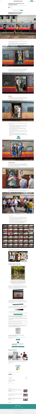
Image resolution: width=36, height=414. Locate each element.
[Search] (28, 1)
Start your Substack (16, 411)
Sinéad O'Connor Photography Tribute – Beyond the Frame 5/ (14, 398)
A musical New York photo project (11, 395)
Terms (19, 410)
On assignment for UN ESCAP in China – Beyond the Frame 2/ (15, 390)
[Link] (7, 96)
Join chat (18, 346)
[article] (18, 391)
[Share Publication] (29, 1)
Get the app (21, 411)
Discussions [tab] (12, 388)
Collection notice (21, 410)
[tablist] (10, 381)
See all (9, 402)
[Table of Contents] (0, 207)
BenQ (13, 286)
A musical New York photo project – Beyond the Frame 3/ (15, 394)
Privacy (17, 410)
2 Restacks (14, 374)
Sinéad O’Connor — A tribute (11, 399)
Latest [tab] (10, 388)
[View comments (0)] (10, 8)
